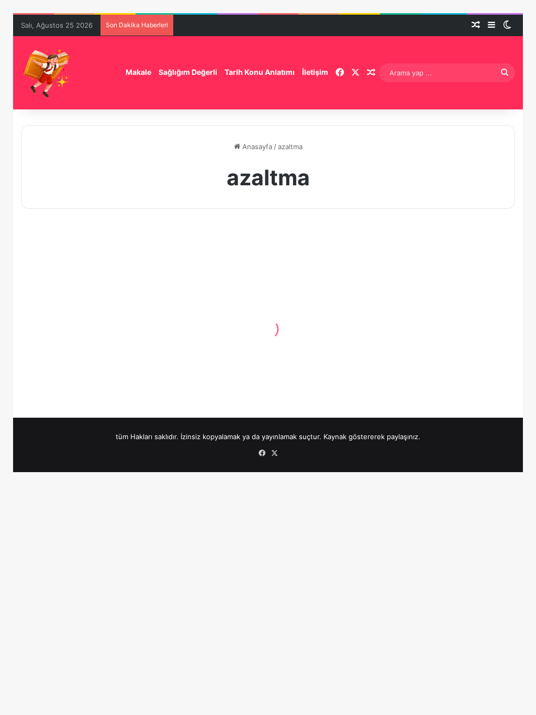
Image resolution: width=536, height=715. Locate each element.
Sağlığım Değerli (188, 72)
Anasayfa (256, 146)
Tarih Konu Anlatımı (260, 72)
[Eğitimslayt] (47, 73)
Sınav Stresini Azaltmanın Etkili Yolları (87, 347)
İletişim (315, 72)
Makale (138, 72)
